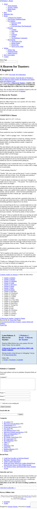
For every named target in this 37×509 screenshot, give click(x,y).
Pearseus (10, 28)
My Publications (21, 74)
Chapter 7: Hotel (9, 288)
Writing (6, 48)
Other (5, 442)
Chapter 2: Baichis (9, 279)
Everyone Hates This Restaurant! (21, 26)
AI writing (7, 422)
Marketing (7, 435)
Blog (5, 12)
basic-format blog (11, 355)
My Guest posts (8, 439)
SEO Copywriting (9, 55)
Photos (10, 11)
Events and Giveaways (11, 427)
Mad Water (14, 31)
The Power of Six (16, 41)
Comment (3, 377)
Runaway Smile (16, 23)
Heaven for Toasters (18, 83)
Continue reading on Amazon (9, 274)
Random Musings (9, 449)
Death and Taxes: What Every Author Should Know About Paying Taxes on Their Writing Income (19, 464)
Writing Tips (11, 50)
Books (6, 16)
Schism (13, 36)
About (6, 4)
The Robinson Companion (19, 38)
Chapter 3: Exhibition (10, 281)
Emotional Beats (12, 51)
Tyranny (13, 29)
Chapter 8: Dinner (9, 290)
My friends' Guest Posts (11, 437)
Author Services (12, 53)
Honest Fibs (15, 45)
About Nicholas (12, 6)
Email (2, 396)
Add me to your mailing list (10, 403)
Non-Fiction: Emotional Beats (17, 19)
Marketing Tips (8, 14)
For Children (11, 21)
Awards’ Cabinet (13, 7)
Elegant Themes (13, 506)
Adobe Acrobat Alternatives (12, 461)
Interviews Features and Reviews (14, 432)
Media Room (11, 9)
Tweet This (13, 320)
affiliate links (23, 498)
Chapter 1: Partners (9, 278)
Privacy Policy (28, 496)
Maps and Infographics (11, 434)
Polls (5, 444)
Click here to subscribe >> (8, 488)
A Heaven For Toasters (14, 17)
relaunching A (8, 83)
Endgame (14, 34)
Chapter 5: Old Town (10, 284)
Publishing (7, 446)
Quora (6, 447)
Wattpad (22, 91)
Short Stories (11, 39)
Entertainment (8, 425)
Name (2, 393)
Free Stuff (12, 74)
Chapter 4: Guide (9, 283)
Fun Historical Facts (10, 430)
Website (2, 400)
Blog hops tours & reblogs (12, 423)
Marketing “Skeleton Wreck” (12, 460)
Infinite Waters (15, 43)
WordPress (29, 506)
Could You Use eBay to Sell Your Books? (16, 458)
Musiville (14, 24)
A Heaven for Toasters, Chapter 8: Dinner (12, 318)
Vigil (12, 33)
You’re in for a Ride (17, 46)
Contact (6, 56)
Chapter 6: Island (9, 286)
